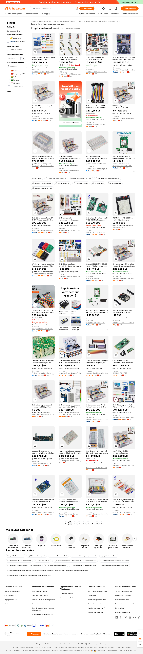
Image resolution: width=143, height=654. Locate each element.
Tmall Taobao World (60, 644)
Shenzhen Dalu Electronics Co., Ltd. (97, 373)
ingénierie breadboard (110, 556)
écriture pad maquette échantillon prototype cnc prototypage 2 (76, 561)
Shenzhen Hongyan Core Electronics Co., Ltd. (124, 118)
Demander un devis (66, 598)
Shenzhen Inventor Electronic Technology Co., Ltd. (70, 170)
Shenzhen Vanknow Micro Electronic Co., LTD (43, 72)
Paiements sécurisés (39, 591)
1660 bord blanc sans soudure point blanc (116, 561)
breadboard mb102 (64, 183)
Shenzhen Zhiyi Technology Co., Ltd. (97, 169)
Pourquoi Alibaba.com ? (12, 591)
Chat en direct (93, 595)
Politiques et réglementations (42, 614)
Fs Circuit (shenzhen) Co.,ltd (41, 373)
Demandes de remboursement (98, 604)
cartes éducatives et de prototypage (84, 565)
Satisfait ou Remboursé (40, 595)
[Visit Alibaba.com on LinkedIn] (121, 617)
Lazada (71, 644)
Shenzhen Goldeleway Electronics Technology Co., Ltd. (43, 230)
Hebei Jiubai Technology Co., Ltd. (43, 414)
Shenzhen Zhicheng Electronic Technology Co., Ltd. (43, 274)
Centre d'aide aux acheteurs (97, 591)
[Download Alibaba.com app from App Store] (119, 634)
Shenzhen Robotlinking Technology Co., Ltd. (70, 276)
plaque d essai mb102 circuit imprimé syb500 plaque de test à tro (30, 575)
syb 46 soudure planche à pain (81, 178)
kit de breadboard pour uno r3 (57, 565)
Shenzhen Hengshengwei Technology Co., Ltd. (124, 278)
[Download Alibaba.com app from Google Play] (133, 634)
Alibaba (33, 21)
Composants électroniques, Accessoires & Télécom (57, 21)
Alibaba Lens (14, 633)
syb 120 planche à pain (16, 556)
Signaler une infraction (95, 612)
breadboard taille (115, 183)
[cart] (110, 9)
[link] (140, 633)
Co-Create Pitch (10, 595)
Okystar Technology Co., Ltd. (95, 278)
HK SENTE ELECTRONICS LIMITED (70, 230)
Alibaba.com (107, 634)
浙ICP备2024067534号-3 (128, 651)
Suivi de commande (122, 599)
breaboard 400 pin (43, 561)
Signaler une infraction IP (96, 608)
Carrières (7, 604)
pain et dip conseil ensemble (57, 178)
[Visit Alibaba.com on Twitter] (125, 617)
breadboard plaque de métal (43, 188)
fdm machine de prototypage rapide (85, 556)
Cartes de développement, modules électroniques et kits (98, 21)
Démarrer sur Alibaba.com (124, 595)
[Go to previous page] (66, 523)
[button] (77, 8)
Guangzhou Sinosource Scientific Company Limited (43, 118)
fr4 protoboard (99, 183)
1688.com (48, 644)
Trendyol (95, 644)
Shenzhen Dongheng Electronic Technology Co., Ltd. (97, 72)
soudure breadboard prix (59, 556)
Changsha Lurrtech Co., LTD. (122, 166)
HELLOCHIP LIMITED (120, 373)
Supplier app (57, 634)
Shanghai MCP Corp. (120, 227)
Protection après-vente (40, 604)
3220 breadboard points (37, 556)
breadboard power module (43, 183)
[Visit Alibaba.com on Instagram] (130, 617)
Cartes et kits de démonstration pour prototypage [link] (48, 24)
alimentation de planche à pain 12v (20, 561)
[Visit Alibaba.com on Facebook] (116, 617)
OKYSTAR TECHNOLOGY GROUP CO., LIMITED (70, 414)
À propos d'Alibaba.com (13, 586)
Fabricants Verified (66, 593)
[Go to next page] (101, 523)
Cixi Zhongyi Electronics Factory (43, 166)
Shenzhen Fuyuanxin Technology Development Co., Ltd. (124, 70)
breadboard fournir (82, 183)
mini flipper (38, 178)
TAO (88, 644)
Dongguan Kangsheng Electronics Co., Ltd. (43, 329)
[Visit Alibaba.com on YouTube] (134, 617)
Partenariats (119, 608)
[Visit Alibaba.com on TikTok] (139, 617)
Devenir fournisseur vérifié (124, 604)
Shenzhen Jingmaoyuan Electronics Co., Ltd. (97, 124)
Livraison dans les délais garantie (43, 599)
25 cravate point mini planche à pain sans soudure (25, 565)
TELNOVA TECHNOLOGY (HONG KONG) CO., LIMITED (124, 323)
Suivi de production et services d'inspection (43, 609)
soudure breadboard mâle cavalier (109, 178)
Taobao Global (81, 644)
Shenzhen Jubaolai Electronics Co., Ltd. (70, 74)
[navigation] (17, 272)
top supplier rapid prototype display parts (115, 565)
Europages (104, 644)
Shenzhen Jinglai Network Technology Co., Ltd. (70, 373)
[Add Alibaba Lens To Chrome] (34, 634)
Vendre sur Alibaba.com (123, 591)
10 (97, 523)
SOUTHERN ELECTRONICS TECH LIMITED (97, 232)
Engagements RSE (10, 599)
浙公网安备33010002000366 (108, 651)
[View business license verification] (92, 651)
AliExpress (39, 644)
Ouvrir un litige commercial (97, 599)
